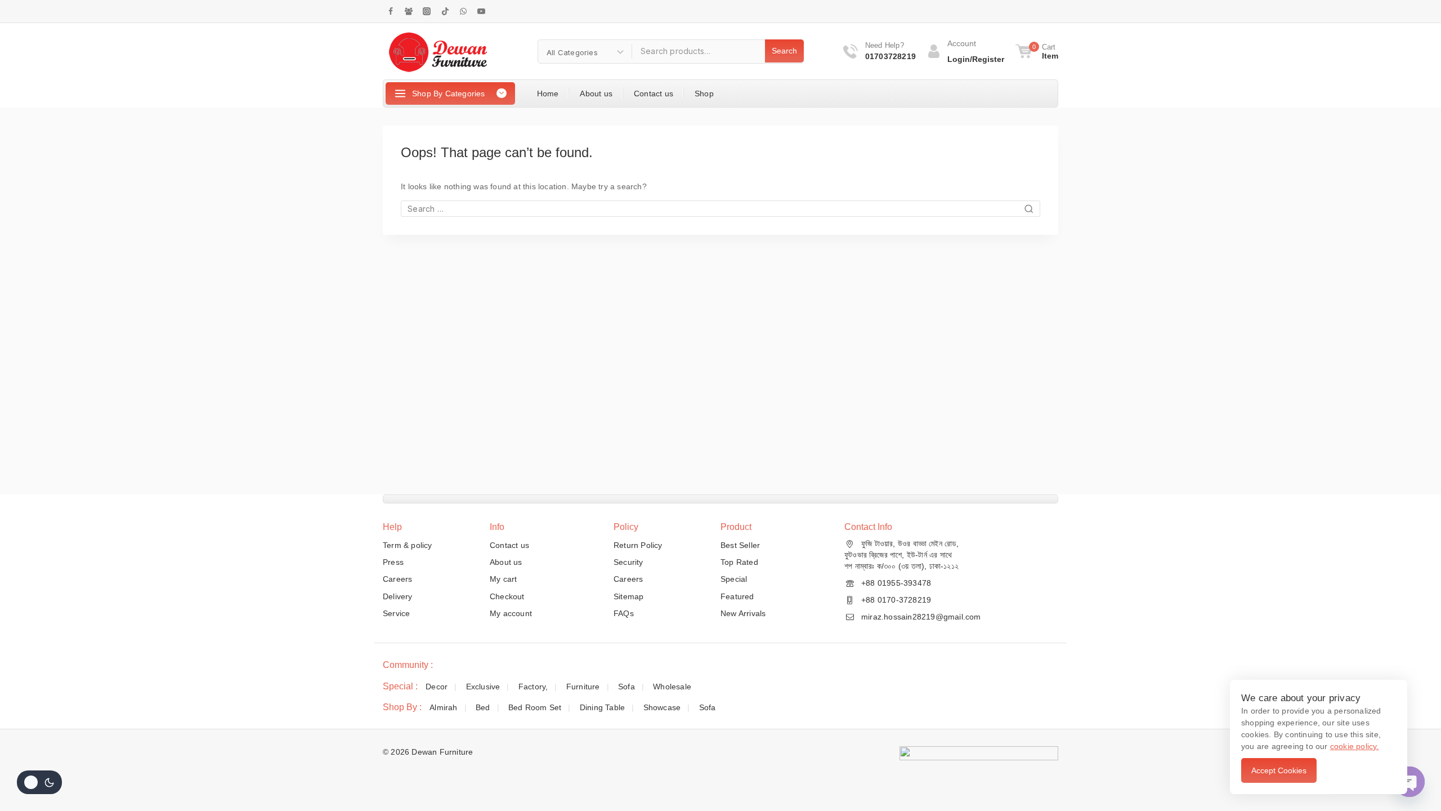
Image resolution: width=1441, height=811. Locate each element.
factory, (533, 686)
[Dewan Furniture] (437, 51)
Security (628, 562)
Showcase (662, 707)
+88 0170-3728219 (896, 599)
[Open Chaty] (1409, 782)
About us (596, 93)
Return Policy (638, 545)
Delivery (398, 596)
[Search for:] (720, 208)
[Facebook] (391, 11)
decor (436, 686)
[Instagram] (427, 11)
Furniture (583, 686)
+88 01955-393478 (896, 582)
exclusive (483, 686)
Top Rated (739, 562)
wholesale (672, 686)
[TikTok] (445, 11)
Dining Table (602, 707)
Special (733, 578)
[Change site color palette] (39, 782)
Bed (483, 707)
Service (396, 613)
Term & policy (407, 545)
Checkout (507, 596)
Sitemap (628, 596)
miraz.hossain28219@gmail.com (921, 616)
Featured (737, 596)
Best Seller (740, 545)
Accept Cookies (1278, 770)
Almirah (443, 707)
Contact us (653, 93)
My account (511, 613)
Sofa (626, 686)
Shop (704, 93)
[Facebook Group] (409, 11)
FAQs (624, 613)
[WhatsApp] (463, 11)
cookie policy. (1354, 746)
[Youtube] (481, 11)
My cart (503, 578)
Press (393, 562)
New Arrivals (743, 613)
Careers (397, 578)
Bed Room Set (534, 707)
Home (548, 93)
